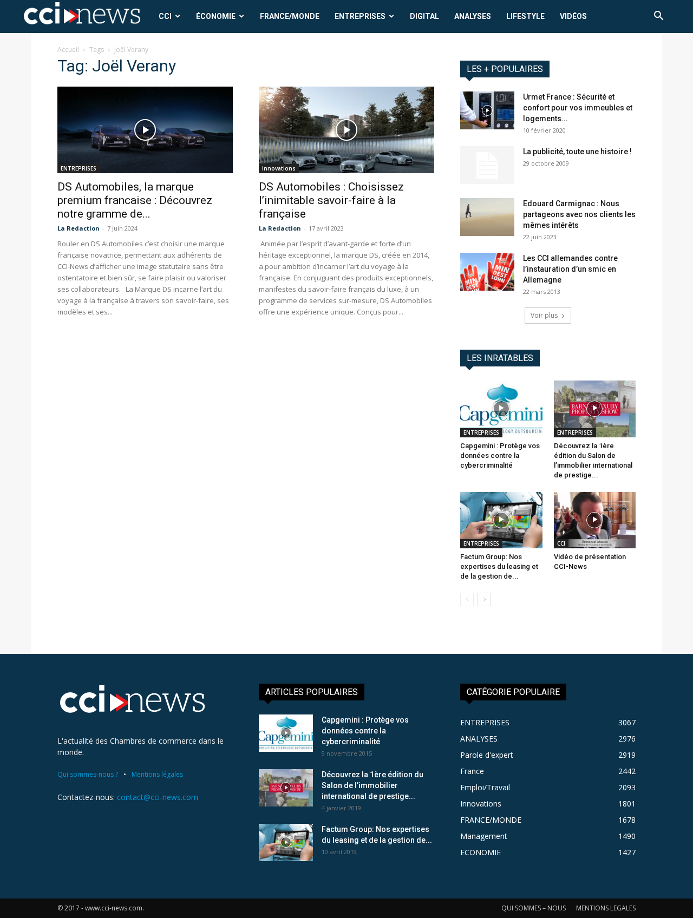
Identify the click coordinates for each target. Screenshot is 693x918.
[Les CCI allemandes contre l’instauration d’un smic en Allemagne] (487, 272)
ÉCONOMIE (216, 16)
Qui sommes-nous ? (87, 774)
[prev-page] (467, 599)
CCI (165, 16)
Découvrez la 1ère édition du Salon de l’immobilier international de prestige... (372, 785)
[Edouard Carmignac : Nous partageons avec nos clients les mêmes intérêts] (487, 217)
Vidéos (573, 16)
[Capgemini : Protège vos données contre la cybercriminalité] (501, 409)
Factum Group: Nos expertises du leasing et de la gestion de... (499, 566)
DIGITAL (424, 16)
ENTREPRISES (360, 16)
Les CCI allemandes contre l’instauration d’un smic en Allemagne (570, 269)
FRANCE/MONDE (289, 16)
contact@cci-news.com (157, 797)
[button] (658, 17)
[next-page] (484, 599)
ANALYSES (472, 16)
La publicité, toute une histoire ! (577, 151)
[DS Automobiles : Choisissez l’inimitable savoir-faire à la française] (346, 130)
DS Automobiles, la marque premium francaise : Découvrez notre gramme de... (134, 200)
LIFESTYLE (525, 16)
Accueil (68, 49)
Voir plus (544, 315)
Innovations (279, 168)
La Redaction (78, 228)
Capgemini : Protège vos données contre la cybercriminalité (500, 455)
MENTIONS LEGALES (606, 908)
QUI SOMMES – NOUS (533, 908)
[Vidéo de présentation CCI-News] (595, 520)
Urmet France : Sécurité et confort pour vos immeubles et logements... (577, 108)
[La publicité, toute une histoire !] (487, 165)
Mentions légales (157, 774)
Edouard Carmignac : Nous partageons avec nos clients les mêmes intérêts (579, 214)
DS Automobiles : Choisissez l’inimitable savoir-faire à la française (331, 200)
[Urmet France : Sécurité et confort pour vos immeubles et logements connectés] (487, 110)
